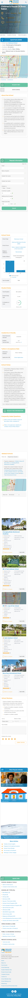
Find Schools (4, 965)
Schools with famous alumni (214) (10, 920)
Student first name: (6, 176)
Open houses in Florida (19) (9, 926)
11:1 (21, 342)
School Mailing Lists (6, 981)
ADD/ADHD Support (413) (8, 912)
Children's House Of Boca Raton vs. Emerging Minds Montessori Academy (14, 462)
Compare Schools (5, 974)
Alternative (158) (6, 910)
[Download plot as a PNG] (24, 261)
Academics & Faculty (11, 35)
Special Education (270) (8, 908)
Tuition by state (6, 942)
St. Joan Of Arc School (12, 606)
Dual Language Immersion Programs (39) (12, 905)
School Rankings (5, 967)
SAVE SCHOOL (16, 90)
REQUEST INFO (16, 85)
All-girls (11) (5, 895)
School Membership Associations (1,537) (12, 918)
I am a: (3, 719)
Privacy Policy (17, 996)
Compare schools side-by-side (10, 887)
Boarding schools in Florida (9, 936)
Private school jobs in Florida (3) (10, 928)
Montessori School (12, 43)
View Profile (21, 552)
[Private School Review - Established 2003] (14, 2)
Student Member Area (6, 970)
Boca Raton (14, 13)
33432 (19, 13)
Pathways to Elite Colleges (10, 853)
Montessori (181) (6, 899)
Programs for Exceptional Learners (12, 846)
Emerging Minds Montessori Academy (13, 470)
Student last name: (6, 181)
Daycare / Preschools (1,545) (9, 901)
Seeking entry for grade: (7, 196)
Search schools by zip (8, 885)
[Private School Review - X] (12, 991)
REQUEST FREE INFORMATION (15, 411)
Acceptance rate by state (8, 944)
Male (4, 188)
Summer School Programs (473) (10, 903)
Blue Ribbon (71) (6, 892)
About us (3, 963)
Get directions (10, 80)
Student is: (4, 186)
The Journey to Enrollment (10, 850)
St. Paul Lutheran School (10, 472)
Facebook (15, 991)
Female (8, 188)
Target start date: (6, 202)
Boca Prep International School (13, 474)
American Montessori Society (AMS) (19, 243)
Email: (3, 166)
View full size (3, 80)
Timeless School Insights (9, 844)
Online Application (18, 357)
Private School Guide (6, 972)
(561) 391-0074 (11, 18)
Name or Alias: (17, 719)
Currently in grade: (6, 191)
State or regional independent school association (19, 248)
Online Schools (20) (7, 914)
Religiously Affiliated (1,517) (9, 916)
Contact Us (4, 977)
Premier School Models (9, 848)
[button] (3, 739)
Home (2, 960)
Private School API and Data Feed (9, 986)
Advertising (4, 983)
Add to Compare (8, 552)
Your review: (5, 724)
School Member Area (6, 979)
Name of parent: (5, 171)
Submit (14, 208)
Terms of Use (10, 996)
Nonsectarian (19, 252)
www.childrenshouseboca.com (13, 22)
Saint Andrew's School (13, 473)
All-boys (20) (6, 897)
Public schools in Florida (8, 934)
